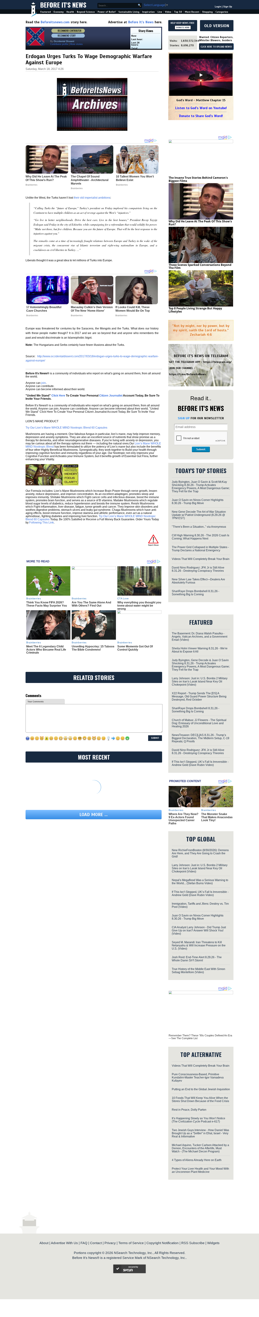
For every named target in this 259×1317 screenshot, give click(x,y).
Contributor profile (59, 44)
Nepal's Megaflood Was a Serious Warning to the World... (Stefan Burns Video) (200, 882)
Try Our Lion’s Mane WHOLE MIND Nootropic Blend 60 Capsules (66, 427)
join (43, 382)
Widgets (213, 1243)
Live (160, 11)
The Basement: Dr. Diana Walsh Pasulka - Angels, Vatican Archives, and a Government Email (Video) (199, 636)
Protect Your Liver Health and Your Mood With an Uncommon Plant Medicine (200, 1170)
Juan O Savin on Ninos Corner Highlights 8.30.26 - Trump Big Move (197, 501)
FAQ (84, 1243)
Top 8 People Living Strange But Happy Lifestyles (195, 309)
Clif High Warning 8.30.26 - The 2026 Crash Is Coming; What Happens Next (200, 537)
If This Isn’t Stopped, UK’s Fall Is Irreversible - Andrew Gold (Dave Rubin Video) (200, 763)
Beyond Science (86, 11)
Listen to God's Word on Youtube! (201, 108)
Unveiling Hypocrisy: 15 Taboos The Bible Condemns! (93, 648)
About (43, 1243)
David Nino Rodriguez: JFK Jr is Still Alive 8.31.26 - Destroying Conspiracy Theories (198, 569)
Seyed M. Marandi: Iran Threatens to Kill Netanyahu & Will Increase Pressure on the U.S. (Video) (199, 945)
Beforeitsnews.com (55, 22)
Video (168, 11)
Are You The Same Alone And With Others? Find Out (91, 604)
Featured (45, 11)
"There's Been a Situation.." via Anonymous (199, 526)
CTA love (123, 598)
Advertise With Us (64, 1243)
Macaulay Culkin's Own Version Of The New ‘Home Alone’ (92, 309)
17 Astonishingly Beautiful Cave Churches (43, 309)
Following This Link (41, 522)
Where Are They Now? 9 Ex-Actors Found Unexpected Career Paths (183, 819)
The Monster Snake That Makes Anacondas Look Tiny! (217, 817)
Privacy (110, 1243)
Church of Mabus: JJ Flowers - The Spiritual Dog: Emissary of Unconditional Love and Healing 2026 (199, 723)
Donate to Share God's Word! (201, 116)
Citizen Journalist (110, 395)
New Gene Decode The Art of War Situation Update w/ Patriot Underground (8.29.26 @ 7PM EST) (199, 515)
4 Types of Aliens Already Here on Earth (196, 1160)
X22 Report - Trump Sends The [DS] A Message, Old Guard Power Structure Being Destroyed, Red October (199, 696)
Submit (200, 449)
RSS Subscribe (193, 1243)
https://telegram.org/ (217, 362)
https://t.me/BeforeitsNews (187, 374)
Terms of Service (131, 1243)
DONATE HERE (182, 27)
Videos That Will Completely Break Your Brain (200, 558)
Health (70, 11)
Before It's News (63, 4)
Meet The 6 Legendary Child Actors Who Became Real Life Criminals (46, 649)
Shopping (207, 11)
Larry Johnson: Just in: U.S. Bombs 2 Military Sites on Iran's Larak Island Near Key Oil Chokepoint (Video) (199, 681)
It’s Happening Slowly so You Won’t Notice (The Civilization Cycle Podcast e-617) (198, 1120)
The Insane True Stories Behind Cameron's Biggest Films (198, 179)
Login (218, 6)
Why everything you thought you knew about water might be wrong (139, 605)
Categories (221, 11)
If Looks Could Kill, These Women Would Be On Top (132, 309)
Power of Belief (107, 11)
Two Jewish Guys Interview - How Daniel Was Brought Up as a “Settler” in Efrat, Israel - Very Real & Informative (200, 1133)
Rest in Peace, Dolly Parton (189, 1109)
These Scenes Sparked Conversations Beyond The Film (200, 266)
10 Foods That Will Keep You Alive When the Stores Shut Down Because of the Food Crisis (200, 1099)
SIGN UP (184, 418)
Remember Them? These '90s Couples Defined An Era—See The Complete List (200, 1037)
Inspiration (148, 11)
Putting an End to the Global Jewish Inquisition (201, 1089)
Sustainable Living (128, 11)
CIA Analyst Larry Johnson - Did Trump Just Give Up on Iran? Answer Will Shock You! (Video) (199, 930)
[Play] (201, 75)
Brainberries (32, 315)
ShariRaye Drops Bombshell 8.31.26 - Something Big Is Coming (195, 593)
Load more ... (93, 814)
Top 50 (178, 11)
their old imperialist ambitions (92, 197)
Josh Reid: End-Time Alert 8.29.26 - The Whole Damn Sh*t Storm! (197, 959)
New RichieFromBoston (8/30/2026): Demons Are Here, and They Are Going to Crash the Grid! (200, 853)
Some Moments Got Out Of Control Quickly (135, 648)
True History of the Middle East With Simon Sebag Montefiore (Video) (198, 971)
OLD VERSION (216, 25)
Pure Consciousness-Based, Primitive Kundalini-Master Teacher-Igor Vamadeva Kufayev (198, 1077)
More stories (76, 44)
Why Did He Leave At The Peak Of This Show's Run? (200, 222)
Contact (96, 1243)
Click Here (58, 395)
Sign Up (227, 6)
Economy (59, 11)
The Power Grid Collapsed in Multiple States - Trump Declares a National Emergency (200, 549)
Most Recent (192, 11)
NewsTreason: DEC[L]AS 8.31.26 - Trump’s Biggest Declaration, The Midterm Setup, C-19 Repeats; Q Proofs (200, 738)
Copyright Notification (162, 1243)
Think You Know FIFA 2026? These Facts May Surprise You (46, 604)
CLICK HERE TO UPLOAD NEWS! (216, 46)
